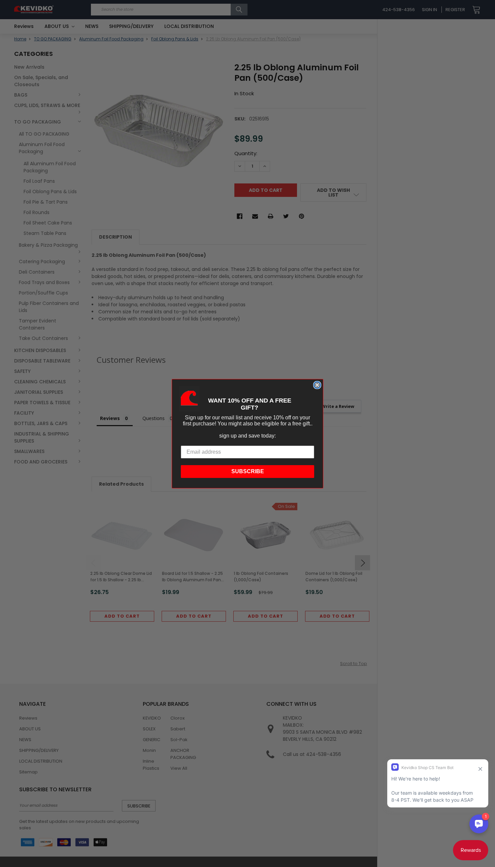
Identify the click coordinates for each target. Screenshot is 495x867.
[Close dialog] (317, 385)
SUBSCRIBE (247, 471)
